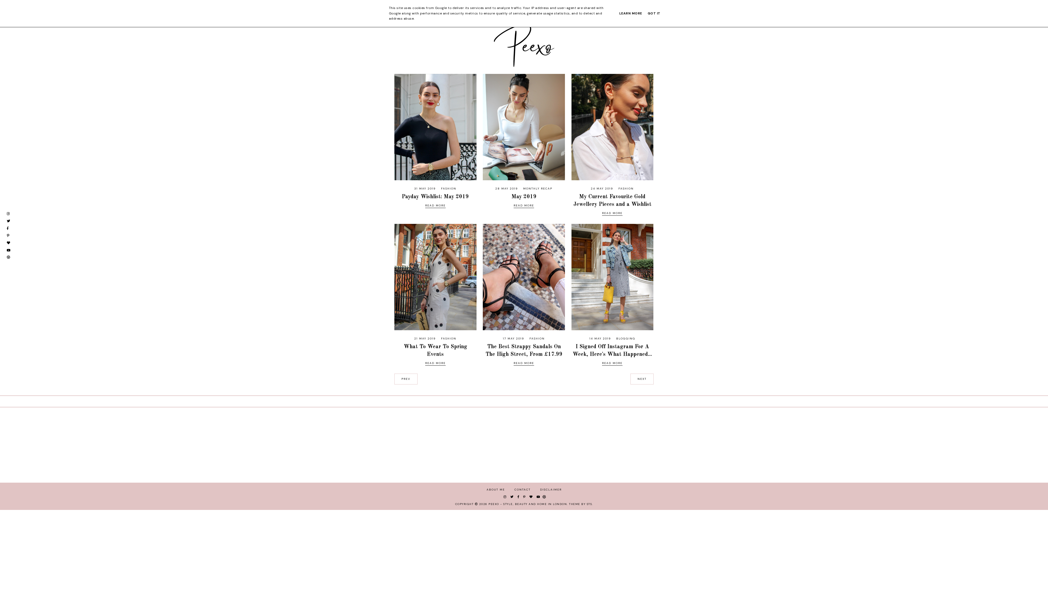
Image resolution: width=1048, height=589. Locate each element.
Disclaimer (551, 489)
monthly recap (537, 188)
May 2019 (524, 197)
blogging (625, 338)
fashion (448, 188)
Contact (522, 489)
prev (405, 379)
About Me (496, 489)
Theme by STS (580, 504)
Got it (654, 13)
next (642, 379)
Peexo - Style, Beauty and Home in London (528, 504)
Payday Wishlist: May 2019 (435, 197)
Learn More (630, 13)
